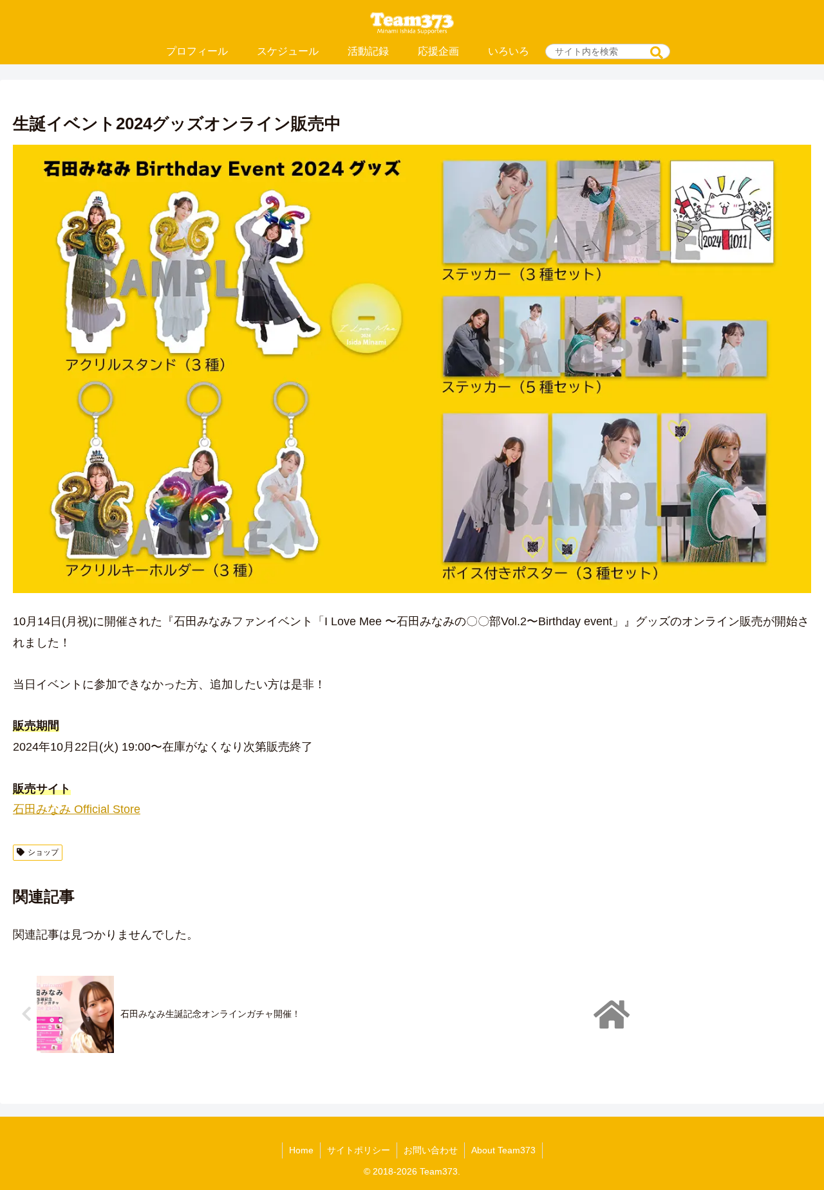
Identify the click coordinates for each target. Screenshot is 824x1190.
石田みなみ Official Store (76, 809)
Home (301, 1150)
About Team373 (503, 1150)
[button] (656, 53)
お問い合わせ (431, 1150)
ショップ (43, 852)
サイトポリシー (358, 1150)
